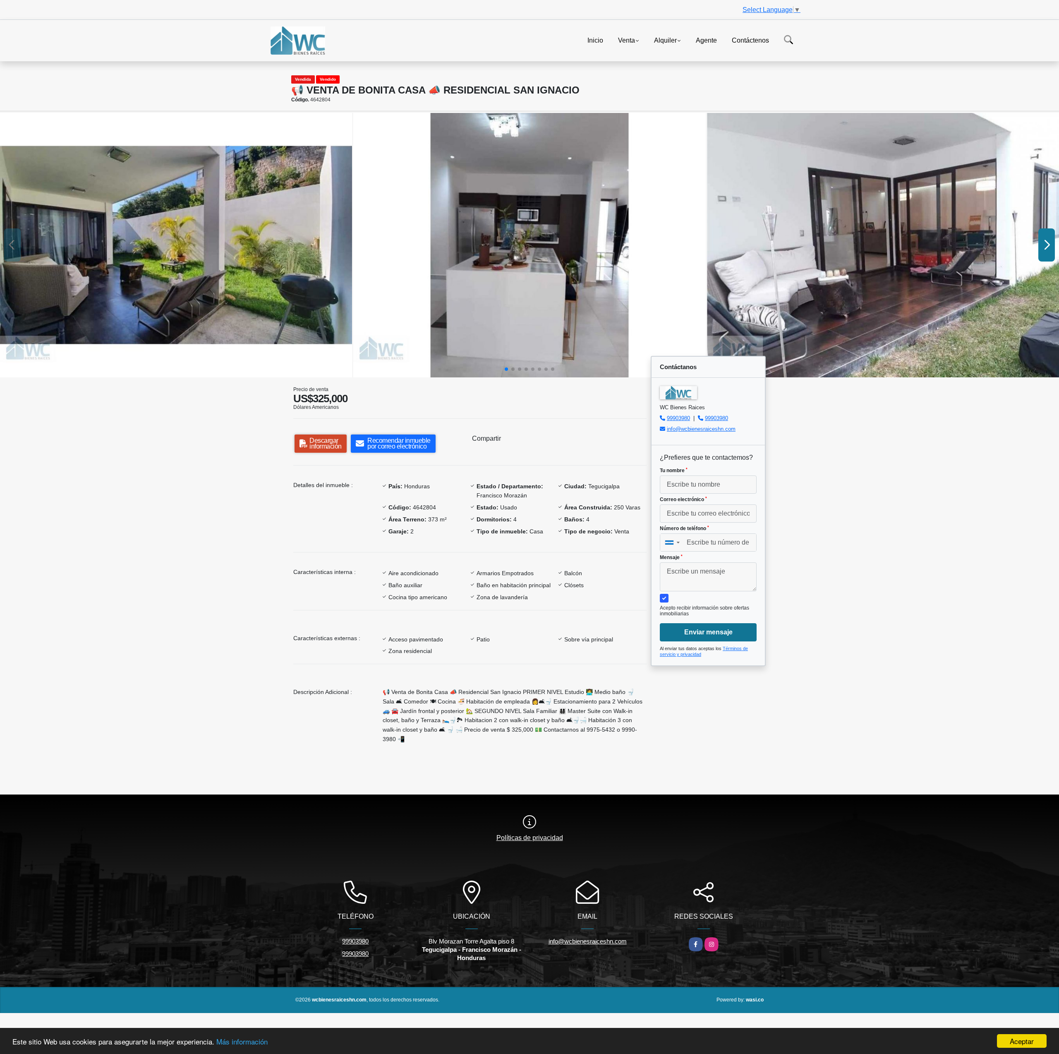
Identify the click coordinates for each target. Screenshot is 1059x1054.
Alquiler (665, 39)
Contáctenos (750, 39)
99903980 (678, 418)
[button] (506, 369)
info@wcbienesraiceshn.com (701, 429)
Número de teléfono (684, 528)
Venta (626, 39)
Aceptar (1022, 1041)
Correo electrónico (683, 499)
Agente (706, 39)
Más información (242, 1041)
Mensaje (671, 557)
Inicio (595, 39)
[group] (176, 245)
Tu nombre (674, 470)
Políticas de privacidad (529, 837)
